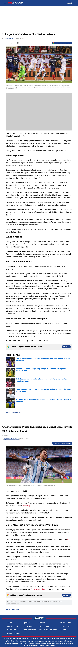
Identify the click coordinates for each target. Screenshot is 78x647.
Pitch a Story (28, 626)
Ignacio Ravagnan (11, 439)
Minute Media (12, 638)
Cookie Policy (12, 630)
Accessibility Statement (48, 630)
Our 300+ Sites (65, 623)
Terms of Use (65, 626)
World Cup (15, 609)
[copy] (17, 43)
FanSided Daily (13, 626)
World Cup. (27, 506)
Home (8, 412)
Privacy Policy (44, 626)
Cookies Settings (13, 633)
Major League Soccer (39, 589)
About (9, 623)
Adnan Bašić (9, 38)
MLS (69, 540)
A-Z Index (63, 630)
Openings (26, 623)
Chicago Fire (16, 412)
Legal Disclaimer (29, 630)
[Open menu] (5, 3)
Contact (42, 623)
